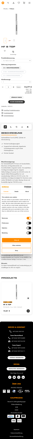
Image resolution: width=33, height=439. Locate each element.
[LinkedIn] (23, 377)
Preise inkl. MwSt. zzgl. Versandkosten (28, 92)
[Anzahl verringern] (2, 87)
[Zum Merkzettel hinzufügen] (4, 51)
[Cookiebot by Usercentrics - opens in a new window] (24, 187)
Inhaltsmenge (5, 79)
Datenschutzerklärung (16, 433)
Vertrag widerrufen (16, 357)
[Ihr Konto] (13, 3)
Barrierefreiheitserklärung (16, 436)
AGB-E (16, 410)
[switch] (29, 223)
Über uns (16, 384)
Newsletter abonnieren (16, 368)
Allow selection (16, 245)
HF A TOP (7, 304)
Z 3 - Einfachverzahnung (12, 76)
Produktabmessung (7, 58)
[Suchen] (8, 3)
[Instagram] (18, 377)
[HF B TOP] (16, 24)
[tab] (5, 126)
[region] (16, 297)
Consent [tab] (6, 191)
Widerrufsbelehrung (16, 404)
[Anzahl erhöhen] (13, 87)
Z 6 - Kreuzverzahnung (11, 68)
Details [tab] (17, 191)
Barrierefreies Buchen (16, 412)
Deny (16, 250)
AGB (16, 407)
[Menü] (29, 3)
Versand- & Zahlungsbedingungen (16, 401)
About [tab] (27, 191)
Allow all (16, 240)
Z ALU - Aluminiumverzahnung (14, 72)
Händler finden (16, 97)
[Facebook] (9, 377)
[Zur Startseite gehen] (3, 3)
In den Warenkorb (16, 102)
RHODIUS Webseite (16, 387)
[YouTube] (14, 377)
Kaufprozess (16, 398)
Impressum (16, 429)
